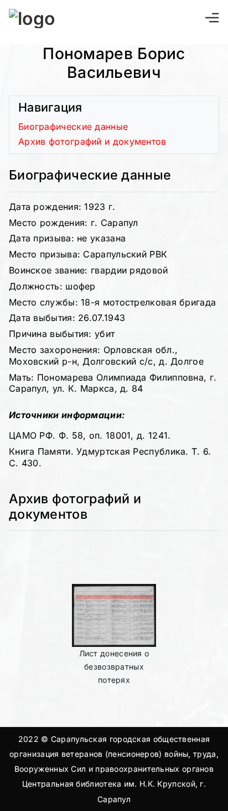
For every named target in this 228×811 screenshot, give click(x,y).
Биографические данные (73, 126)
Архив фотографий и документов (92, 141)
